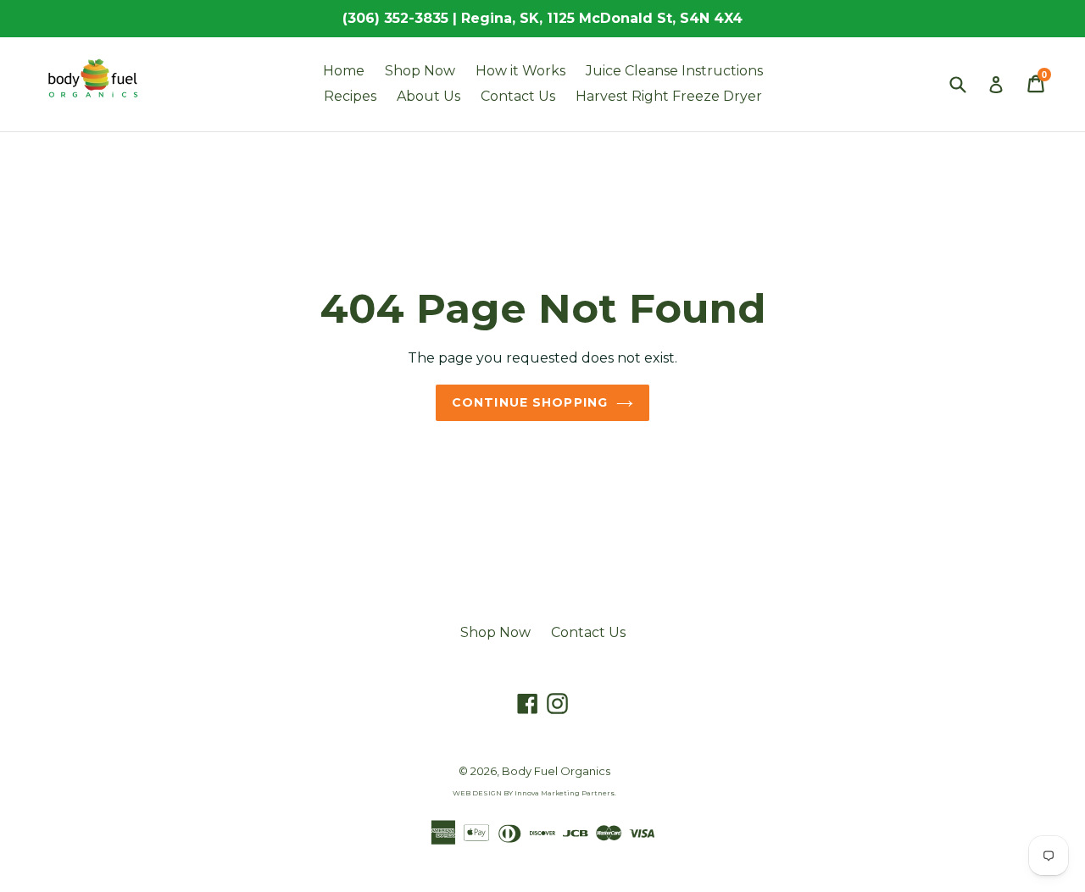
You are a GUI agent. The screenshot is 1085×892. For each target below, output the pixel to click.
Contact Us (518, 96)
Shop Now (420, 71)
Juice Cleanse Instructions (674, 71)
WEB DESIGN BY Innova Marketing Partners (534, 793)
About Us (428, 96)
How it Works (520, 71)
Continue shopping (530, 402)
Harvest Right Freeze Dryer (669, 96)
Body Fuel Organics (556, 771)
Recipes (350, 96)
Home (343, 71)
